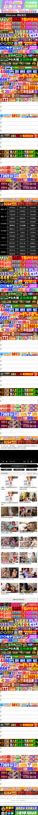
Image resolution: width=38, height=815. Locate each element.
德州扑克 (33, 229)
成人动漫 (33, 211)
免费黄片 (33, 243)
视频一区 (3, 209)
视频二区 (3, 216)
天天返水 (33, 232)
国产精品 (12, 207)
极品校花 (12, 254)
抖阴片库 (3, 245)
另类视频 (33, 218)
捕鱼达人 (12, 229)
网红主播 (22, 207)
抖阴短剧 (22, 254)
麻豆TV (22, 236)
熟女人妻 (22, 243)
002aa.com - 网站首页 (16, 15)
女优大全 (22, 239)
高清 (24, 461)
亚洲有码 (12, 211)
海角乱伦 (22, 247)
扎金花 (22, 232)
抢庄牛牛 (22, 229)
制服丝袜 (22, 218)
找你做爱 (33, 222)
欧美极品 (22, 211)
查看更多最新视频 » (19, 599)
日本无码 (33, 207)
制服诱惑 (33, 247)
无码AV (3, 238)
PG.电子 (31, 469)
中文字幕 (22, 214)
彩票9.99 (12, 232)
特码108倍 (19, 469)
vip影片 (6, 469)
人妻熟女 (12, 218)
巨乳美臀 (33, 214)
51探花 (33, 236)
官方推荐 (3, 231)
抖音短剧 (12, 236)
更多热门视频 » (32, 473)
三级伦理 (12, 214)
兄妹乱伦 (22, 250)
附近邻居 (12, 222)
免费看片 (3, 252)
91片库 (12, 239)
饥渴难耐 (22, 222)
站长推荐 (3, 223)
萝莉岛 (33, 239)
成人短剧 (33, 250)
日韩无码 (33, 254)
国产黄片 (12, 243)
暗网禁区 (12, 247)
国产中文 (12, 250)
